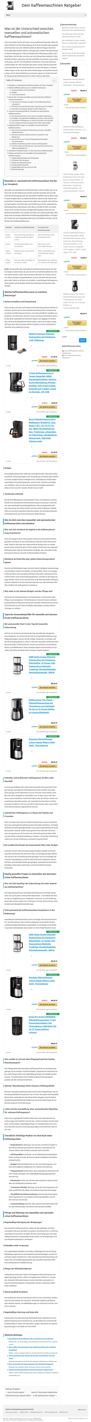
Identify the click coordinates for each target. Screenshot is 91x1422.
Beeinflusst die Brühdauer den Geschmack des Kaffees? (31, 1339)
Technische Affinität (18, 94)
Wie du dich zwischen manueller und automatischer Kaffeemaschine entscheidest (30, 98)
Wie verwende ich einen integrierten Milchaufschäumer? (31, 1364)
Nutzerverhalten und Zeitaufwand (23, 90)
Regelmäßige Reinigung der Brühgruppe (25, 158)
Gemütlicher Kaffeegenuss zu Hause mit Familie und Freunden (32, 120)
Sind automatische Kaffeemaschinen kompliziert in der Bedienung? (30, 136)
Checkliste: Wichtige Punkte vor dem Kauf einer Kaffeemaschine (31, 151)
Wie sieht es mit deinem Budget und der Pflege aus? (29, 109)
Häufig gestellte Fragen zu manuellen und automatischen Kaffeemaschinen (28, 126)
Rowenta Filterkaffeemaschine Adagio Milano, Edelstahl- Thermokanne (42, 742)
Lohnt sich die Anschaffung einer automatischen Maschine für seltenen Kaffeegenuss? (32, 147)
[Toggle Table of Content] (53, 81)
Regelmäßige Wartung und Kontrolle (24, 167)
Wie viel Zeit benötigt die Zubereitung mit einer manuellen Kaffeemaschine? (31, 131)
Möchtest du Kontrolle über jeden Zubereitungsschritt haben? (32, 106)
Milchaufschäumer (36, 1412)
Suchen (64, 336)
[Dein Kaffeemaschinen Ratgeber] (9, 10)
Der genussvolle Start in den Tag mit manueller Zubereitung (32, 116)
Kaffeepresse (63, 1412)
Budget (14, 92)
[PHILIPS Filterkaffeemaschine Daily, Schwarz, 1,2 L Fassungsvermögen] (74, 119)
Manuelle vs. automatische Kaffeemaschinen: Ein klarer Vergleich (31, 85)
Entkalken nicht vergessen (20, 160)
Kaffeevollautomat (51, 1412)
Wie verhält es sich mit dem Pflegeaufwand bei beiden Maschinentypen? (30, 140)
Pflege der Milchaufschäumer (21, 162)
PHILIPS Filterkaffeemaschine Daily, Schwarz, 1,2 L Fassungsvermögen (74, 129)
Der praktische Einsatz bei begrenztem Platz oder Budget (31, 123)
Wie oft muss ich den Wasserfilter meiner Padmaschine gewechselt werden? (73, 55)
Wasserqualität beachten (20, 165)
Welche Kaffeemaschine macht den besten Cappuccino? (31, 1370)
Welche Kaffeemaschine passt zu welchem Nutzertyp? (27, 88)
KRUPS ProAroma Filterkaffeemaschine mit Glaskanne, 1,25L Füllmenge (42, 337)
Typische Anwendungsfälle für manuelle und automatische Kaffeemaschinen (29, 112)
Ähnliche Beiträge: (18, 169)
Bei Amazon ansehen (47, 361)
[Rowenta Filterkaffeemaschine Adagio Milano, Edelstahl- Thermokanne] (74, 71)
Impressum (82, 1410)
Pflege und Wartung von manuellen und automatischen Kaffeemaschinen (27, 154)
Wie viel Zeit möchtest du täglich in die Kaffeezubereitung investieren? (31, 103)
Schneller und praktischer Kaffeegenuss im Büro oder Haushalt (32, 118)
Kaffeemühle (24, 1412)
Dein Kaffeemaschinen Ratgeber (51, 5)
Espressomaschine (12, 1412)
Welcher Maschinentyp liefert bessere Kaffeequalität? (29, 143)
